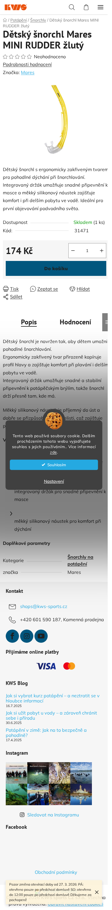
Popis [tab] (29, 321)
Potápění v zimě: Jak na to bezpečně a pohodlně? (46, 733)
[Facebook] (12, 636)
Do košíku (56, 268)
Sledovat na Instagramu (53, 815)
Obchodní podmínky (56, 872)
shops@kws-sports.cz (43, 606)
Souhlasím (56, 464)
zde (53, 452)
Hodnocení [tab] (75, 321)
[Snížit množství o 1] (73, 250)
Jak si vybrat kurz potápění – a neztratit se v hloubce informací (53, 698)
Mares (27, 72)
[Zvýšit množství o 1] (101, 250)
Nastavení (54, 481)
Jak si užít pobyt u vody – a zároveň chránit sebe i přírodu (51, 715)
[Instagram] (26, 636)
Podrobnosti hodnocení (27, 64)
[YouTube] (41, 636)
